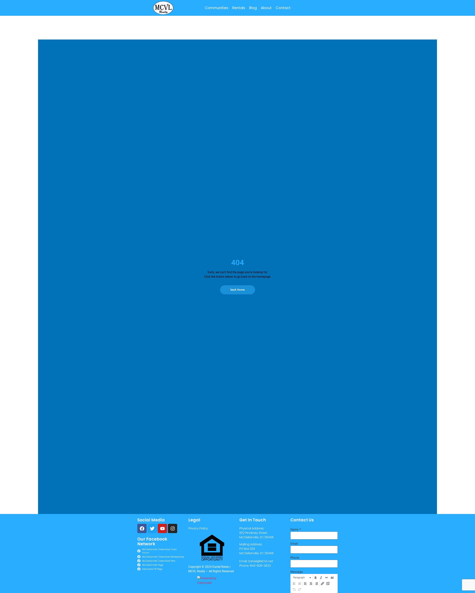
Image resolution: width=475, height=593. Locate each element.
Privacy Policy (198, 528)
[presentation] (301, 577)
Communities (216, 7)
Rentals (238, 7)
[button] (301, 577)
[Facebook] (142, 528)
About (266, 7)
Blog (253, 7)
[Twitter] (152, 528)
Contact (283, 7)
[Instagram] (172, 528)
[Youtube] (162, 528)
